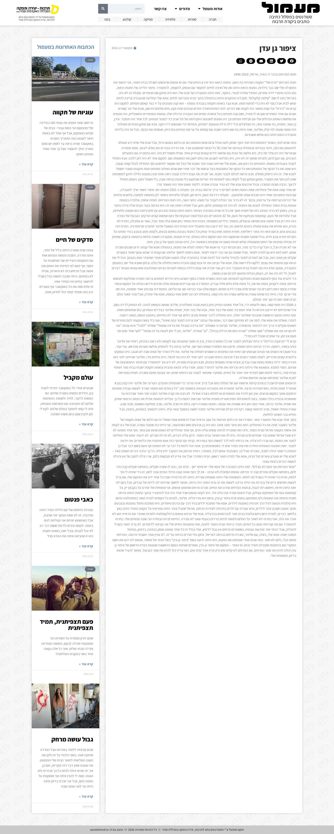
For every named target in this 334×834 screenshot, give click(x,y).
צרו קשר (160, 8)
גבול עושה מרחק (72, 739)
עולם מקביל (78, 377)
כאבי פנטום (79, 499)
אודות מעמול (212, 8)
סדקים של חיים (74, 239)
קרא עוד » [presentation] (86, 164)
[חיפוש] (103, 9)
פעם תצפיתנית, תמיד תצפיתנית (66, 624)
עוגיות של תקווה (73, 112)
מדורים (184, 8)
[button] (291, 61)
